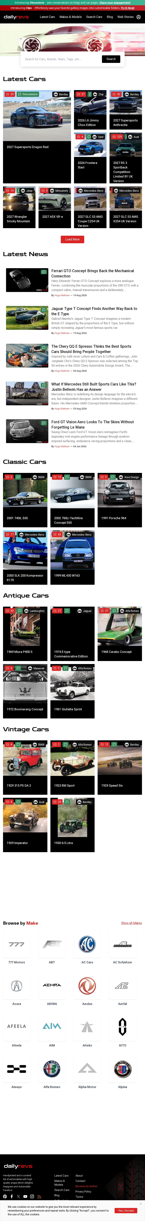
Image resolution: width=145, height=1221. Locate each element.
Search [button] (113, 59)
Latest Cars (47, 17)
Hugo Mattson (62, 295)
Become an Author (86, 1186)
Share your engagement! (114, 2)
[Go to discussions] (91, 94)
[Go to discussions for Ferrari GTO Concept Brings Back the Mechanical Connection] (44, 272)
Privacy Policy (83, 1191)
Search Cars (94, 17)
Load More (72, 239)
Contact (80, 1180)
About (79, 1175)
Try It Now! (127, 8)
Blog (110, 17)
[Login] (138, 17)
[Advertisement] (72, 886)
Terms (79, 1196)
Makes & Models (70, 17)
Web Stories (125, 17)
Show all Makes (131, 923)
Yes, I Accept (126, 1210)
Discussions (30, 94)
